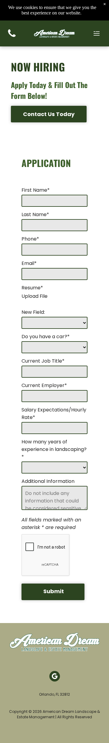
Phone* (30, 238)
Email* (29, 263)
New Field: (33, 312)
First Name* (35, 190)
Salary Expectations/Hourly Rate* (53, 413)
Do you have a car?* (45, 336)
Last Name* (35, 214)
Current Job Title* (42, 360)
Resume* (32, 287)
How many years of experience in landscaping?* (54, 449)
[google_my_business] (54, 677)
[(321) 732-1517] (12, 36)
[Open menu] (96, 33)
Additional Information (47, 481)
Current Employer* (44, 385)
